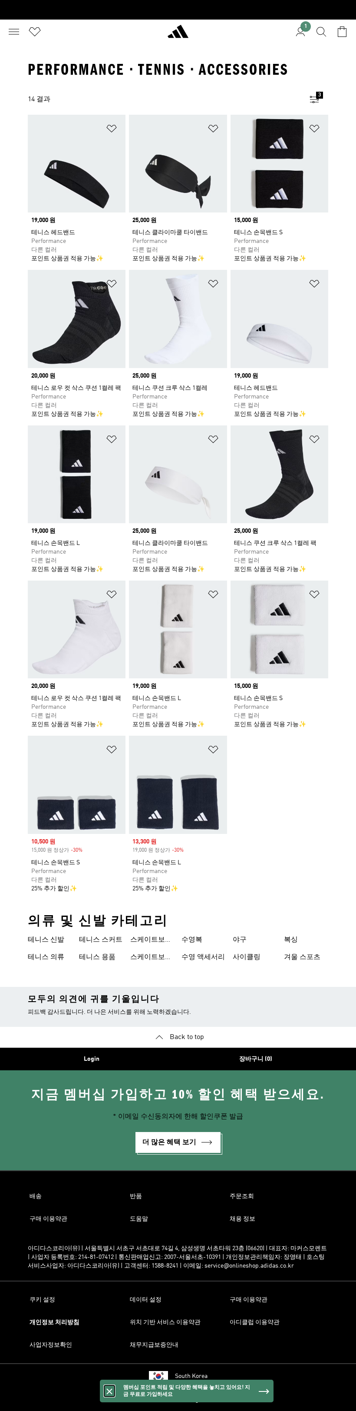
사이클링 (246, 957)
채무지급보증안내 (154, 1345)
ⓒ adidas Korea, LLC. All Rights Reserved (178, 1400)
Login (91, 1059)
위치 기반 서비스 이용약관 (165, 1322)
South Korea (191, 1376)
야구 (240, 939)
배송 (36, 1196)
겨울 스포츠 (302, 957)
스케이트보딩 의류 (151, 958)
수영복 (191, 939)
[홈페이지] (178, 35)
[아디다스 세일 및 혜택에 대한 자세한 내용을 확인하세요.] (178, 10)
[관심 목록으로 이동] (34, 31)
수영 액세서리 (203, 957)
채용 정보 (242, 1219)
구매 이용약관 (48, 1219)
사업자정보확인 (51, 1345)
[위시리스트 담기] (112, 130)
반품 (136, 1196)
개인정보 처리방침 (54, 1322)
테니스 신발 (46, 939)
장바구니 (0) (255, 1059)
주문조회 (242, 1196)
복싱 (291, 939)
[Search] (321, 31)
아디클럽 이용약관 (255, 1322)
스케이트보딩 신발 (151, 940)
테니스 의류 (46, 957)
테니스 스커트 (100, 939)
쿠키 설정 (42, 1300)
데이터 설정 (146, 1300)
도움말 (139, 1219)
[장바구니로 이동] (342, 31)
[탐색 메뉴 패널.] (13, 31)
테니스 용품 (97, 957)
